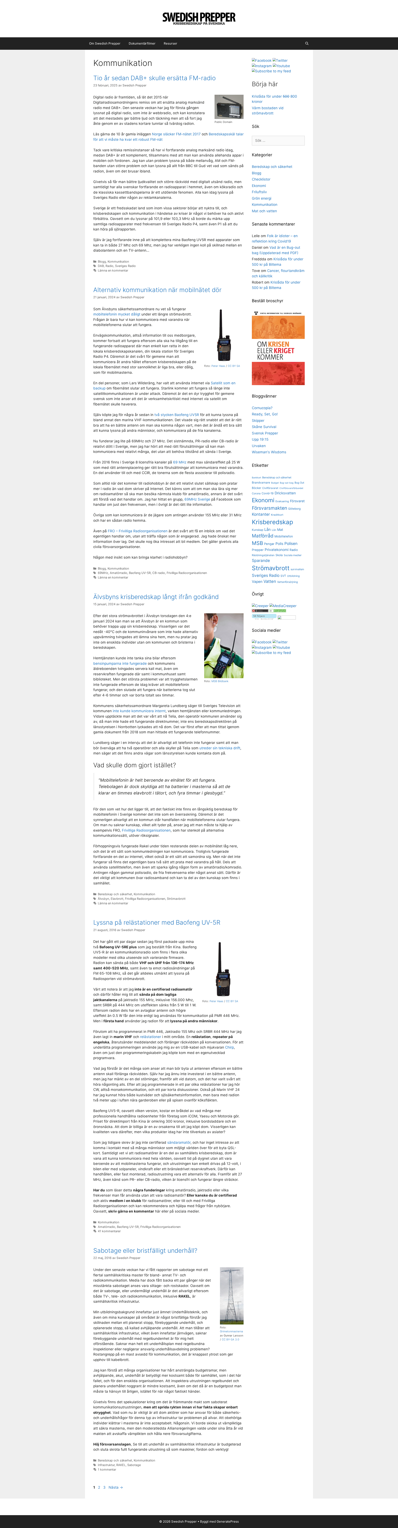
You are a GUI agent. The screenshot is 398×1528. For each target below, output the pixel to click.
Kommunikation (118, 261)
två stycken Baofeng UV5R (176, 415)
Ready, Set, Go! (265, 414)
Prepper (258, 550)
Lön (274, 529)
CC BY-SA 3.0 (230, 1339)
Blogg (102, 261)
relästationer (150, 1037)
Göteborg (294, 508)
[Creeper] (260, 606)
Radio (109, 266)
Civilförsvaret (270, 488)
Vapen (257, 581)
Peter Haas (218, 365)
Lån (267, 529)
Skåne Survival (264, 427)
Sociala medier (293, 555)
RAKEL (121, 1465)
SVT (283, 575)
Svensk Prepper (265, 433)
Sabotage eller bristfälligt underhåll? (145, 1250)
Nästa (116, 1487)
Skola (279, 555)
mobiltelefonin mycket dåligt (116, 314)
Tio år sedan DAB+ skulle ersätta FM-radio (154, 78)
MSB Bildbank (219, 681)
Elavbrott (117, 898)
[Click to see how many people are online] (260, 611)
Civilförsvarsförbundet (291, 488)
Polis (279, 543)
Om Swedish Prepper (104, 43)
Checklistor (261, 179)
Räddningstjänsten (263, 555)
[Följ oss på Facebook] (262, 60)
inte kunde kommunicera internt (139, 711)
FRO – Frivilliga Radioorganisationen (137, 531)
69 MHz (179, 462)
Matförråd (262, 535)
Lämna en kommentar (113, 270)
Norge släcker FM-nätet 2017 (176, 134)
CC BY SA (234, 365)
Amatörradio (118, 573)
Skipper (258, 420)
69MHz (103, 573)
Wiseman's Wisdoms (269, 452)
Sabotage (134, 1465)
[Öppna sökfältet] (307, 43)
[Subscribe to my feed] (271, 71)
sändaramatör (179, 1142)
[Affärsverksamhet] (277, 611)
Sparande (261, 560)
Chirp (229, 1047)
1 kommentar (107, 1469)
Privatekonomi (277, 549)
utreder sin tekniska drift (219, 748)
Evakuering (282, 501)
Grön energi (261, 198)
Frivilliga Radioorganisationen (187, 573)
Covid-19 (268, 493)
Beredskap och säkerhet (115, 894)
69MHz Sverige (197, 499)
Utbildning (293, 575)
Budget (275, 482)
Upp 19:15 (260, 439)
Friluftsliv (259, 192)
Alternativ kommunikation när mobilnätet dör (157, 289)
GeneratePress (228, 1521)
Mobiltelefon (283, 536)
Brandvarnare (261, 482)
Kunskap (257, 529)
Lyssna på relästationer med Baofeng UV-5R (156, 922)
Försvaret (297, 501)
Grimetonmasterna (231, 1331)
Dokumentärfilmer (142, 43)
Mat (280, 530)
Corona (256, 493)
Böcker (256, 488)
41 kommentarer (109, 1231)
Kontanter (261, 514)
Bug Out (299, 482)
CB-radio (158, 573)
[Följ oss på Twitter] (280, 60)
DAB (101, 266)
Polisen (290, 543)
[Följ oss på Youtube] (281, 66)
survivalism (297, 569)
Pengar (269, 544)
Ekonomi (259, 186)
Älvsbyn (103, 898)
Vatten (269, 581)
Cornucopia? (262, 408)
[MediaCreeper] (282, 606)
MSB (257, 543)
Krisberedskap (272, 522)
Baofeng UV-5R (140, 573)
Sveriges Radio (125, 266)
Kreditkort (277, 514)
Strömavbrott (176, 898)
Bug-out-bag (287, 482)
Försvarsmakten (269, 508)
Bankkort (256, 477)
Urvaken (259, 446)
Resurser (170, 43)
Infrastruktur (106, 1465)
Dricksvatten (285, 493)
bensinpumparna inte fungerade (120, 663)
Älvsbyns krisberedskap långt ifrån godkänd (156, 596)
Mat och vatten (264, 211)
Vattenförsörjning (287, 581)
